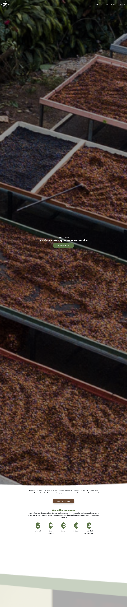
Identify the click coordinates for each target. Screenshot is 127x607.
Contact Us (121, 4)
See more (63, 539)
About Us (98, 4)
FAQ (114, 4)
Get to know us (63, 246)
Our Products (107, 4)
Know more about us (63, 501)
